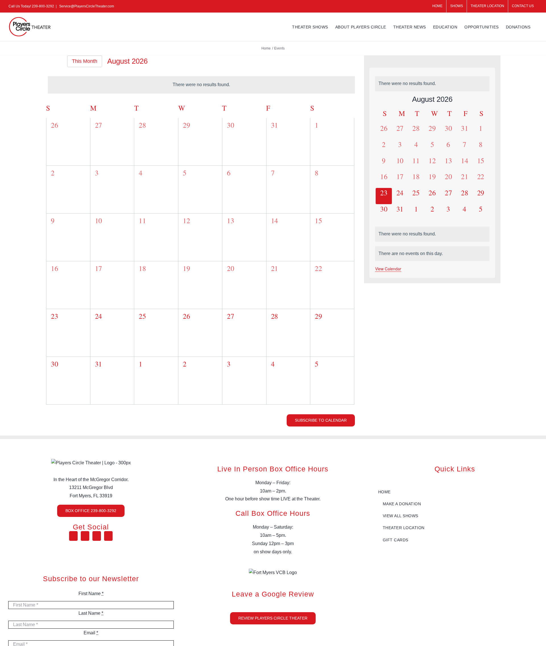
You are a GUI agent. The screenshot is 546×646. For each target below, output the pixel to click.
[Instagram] (96, 536)
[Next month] (58, 61)
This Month (84, 61)
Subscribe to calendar (321, 420)
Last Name (90, 613)
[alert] (201, 85)
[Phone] (108, 536)
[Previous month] (49, 61)
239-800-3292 (43, 6)
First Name (91, 593)
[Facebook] (73, 536)
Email (91, 632)
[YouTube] (85, 536)
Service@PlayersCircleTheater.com (86, 6)
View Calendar (388, 269)
